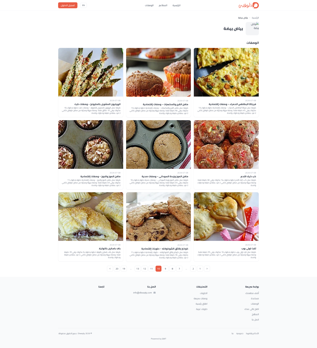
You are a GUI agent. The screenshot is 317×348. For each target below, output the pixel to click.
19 (124, 268)
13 (137, 268)
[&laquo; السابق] (207, 269)
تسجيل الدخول (68, 5)
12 (144, 268)
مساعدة (255, 298)
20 (117, 268)
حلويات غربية (201, 309)
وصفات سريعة (200, 298)
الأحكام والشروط (252, 333)
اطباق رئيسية (201, 304)
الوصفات (149, 5)
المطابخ (255, 314)
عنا (233, 333)
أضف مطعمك (252, 293)
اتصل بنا (255, 319)
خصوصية (239, 333)
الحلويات (203, 293)
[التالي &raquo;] (110, 269)
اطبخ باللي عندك (251, 309)
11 (151, 268)
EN (83, 5)
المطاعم (163, 5)
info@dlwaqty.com (142, 292)
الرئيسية (176, 5)
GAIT (164, 339)
